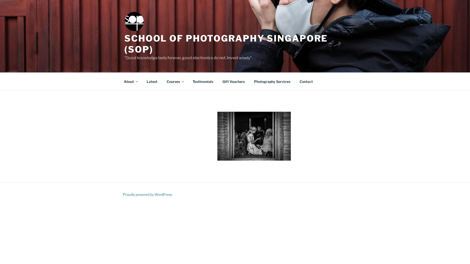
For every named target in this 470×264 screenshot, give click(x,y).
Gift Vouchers (234, 81)
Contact (306, 81)
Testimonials (203, 81)
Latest (152, 81)
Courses (173, 81)
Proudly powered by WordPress (147, 194)
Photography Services (272, 81)
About (129, 81)
